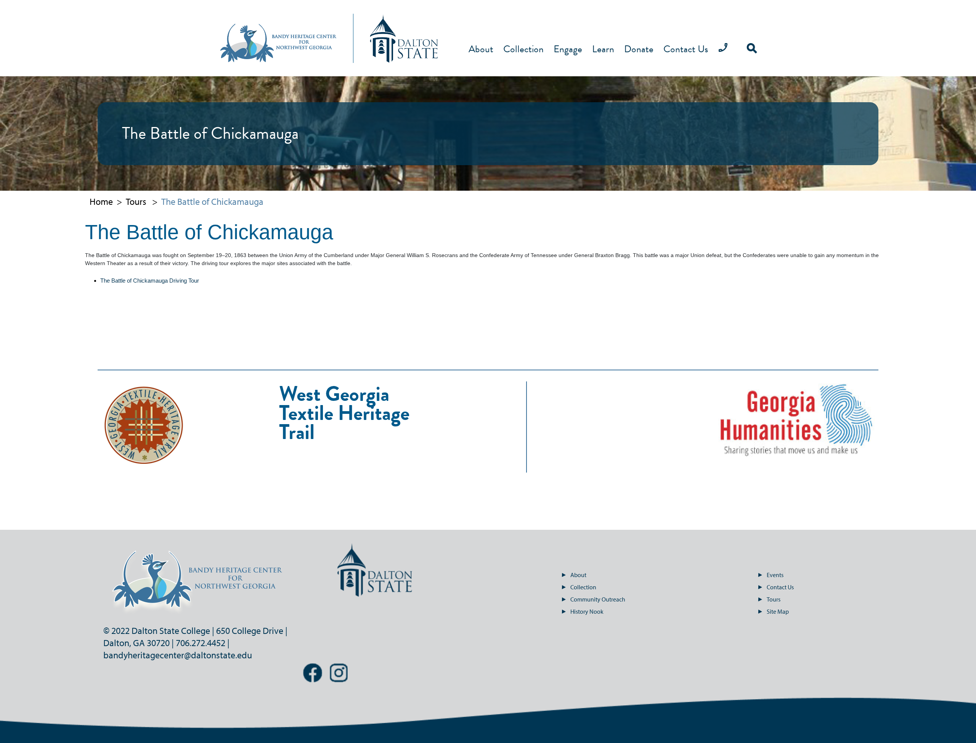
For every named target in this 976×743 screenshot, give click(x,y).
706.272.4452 (200, 642)
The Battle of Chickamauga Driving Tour (149, 280)
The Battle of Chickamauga (212, 201)
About (481, 49)
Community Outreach (597, 599)
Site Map (778, 611)
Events (775, 575)
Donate (638, 49)
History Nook (587, 611)
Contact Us (685, 49)
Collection (523, 49)
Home (101, 201)
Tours (136, 201)
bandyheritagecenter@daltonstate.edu (177, 655)
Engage (568, 49)
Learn (603, 49)
